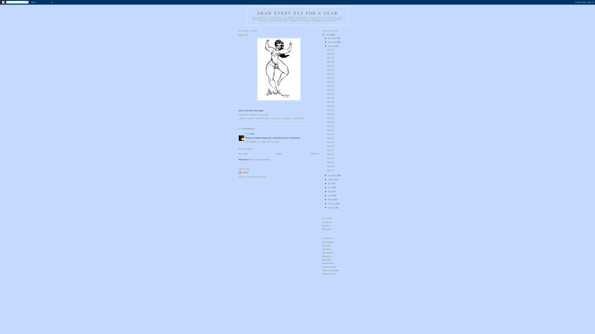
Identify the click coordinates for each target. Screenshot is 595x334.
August (331, 179)
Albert (245, 172)
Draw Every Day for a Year (297, 13)
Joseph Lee (327, 256)
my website (327, 222)
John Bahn (326, 249)
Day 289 (330, 102)
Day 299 (330, 61)
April (330, 195)
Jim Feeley (326, 245)
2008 (328, 34)
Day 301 (330, 53)
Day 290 (330, 97)
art (267, 118)
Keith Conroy (328, 263)
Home (279, 153)
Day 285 (330, 118)
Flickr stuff (326, 229)
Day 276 (330, 154)
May (330, 191)
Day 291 (330, 93)
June (330, 187)
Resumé (325, 225)
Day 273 (330, 166)
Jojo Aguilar (327, 252)
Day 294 (330, 81)
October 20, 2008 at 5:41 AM (262, 141)
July (330, 183)
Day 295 (330, 77)
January (331, 207)
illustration (297, 118)
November (332, 42)
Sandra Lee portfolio (330, 270)
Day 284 (330, 122)
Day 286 (330, 114)
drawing (286, 118)
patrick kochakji (329, 266)
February (332, 203)
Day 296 (330, 73)
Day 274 (330, 162)
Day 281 (330, 134)
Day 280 (330, 138)
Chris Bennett (328, 242)
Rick (248, 133)
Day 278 (330, 142)
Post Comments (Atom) (259, 159)
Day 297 (330, 69)
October (331, 46)
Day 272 (330, 170)
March (331, 199)
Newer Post (243, 153)
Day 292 (330, 89)
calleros (275, 118)
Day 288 (330, 106)
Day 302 (330, 49)
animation (260, 118)
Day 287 (330, 110)
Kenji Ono (326, 259)
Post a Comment (245, 148)
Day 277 (243, 35)
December (332, 38)
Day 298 (330, 65)
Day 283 (330, 126)
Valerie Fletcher (328, 273)
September (332, 175)
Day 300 (330, 57)
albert (250, 118)
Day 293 (330, 85)
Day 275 (330, 158)
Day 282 (330, 130)
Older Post (315, 153)
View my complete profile (252, 177)
